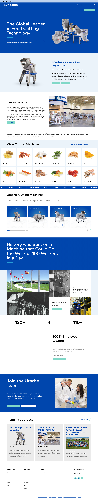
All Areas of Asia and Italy (37, 111)
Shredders (24, 201)
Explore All (55, 200)
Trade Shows (26, 482)
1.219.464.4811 (77, 473)
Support (46, 10)
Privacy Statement (52, 497)
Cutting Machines (7, 10)
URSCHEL (5, 1)
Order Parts (43, 479)
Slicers (16, 201)
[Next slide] (90, 230)
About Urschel (37, 10)
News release (65, 83)
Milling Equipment (36, 201)
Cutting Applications (19, 10)
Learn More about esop (59, 359)
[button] (11, 230)
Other (47, 201)
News (25, 485)
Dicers (8, 475)
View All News (84, 419)
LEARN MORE (10, 122)
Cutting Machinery (11, 469)
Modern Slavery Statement (42, 497)
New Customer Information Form (70, 497)
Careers (53, 10)
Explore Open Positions (13, 405)
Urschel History (27, 479)
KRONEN (10, 1)
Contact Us (43, 472)
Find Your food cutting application (79, 144)
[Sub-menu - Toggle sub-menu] (11, 10)
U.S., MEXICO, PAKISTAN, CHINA (17, 111)
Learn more (56, 83)
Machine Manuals (44, 475)
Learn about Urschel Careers (28, 405)
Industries (28, 10)
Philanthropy (60, 497)
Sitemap (79, 497)
